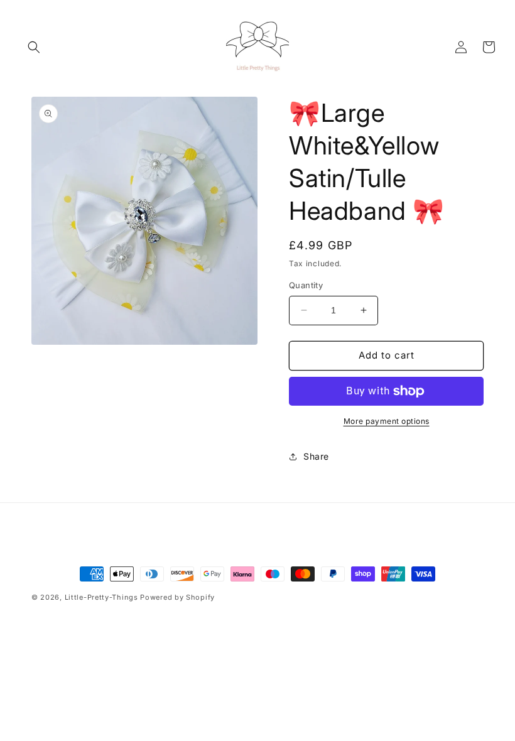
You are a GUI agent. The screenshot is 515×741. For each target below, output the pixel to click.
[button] (34, 47)
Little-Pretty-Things (101, 597)
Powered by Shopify (177, 597)
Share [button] (316, 456)
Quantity (306, 285)
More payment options (387, 421)
